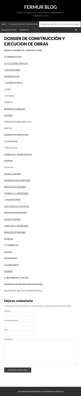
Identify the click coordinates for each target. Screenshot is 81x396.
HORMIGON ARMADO (14, 108)
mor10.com (59, 391)
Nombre (7, 311)
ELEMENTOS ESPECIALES (16, 134)
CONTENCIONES (12, 69)
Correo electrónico (11, 320)
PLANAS (8, 251)
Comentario (8, 339)
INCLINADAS (10, 258)
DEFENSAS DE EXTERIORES (17, 180)
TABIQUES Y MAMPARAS (16, 225)
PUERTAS (8, 238)
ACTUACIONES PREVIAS (16, 63)
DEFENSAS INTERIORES (15, 212)
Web (6, 330)
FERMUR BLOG (40, 7)
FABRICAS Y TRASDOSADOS (18, 154)
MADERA (8, 115)
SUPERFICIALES (12, 76)
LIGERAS (8, 160)
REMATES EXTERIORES (15, 186)
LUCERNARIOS (11, 264)
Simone (49, 391)
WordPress (37, 391)
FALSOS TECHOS (12, 219)
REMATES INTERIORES (15, 232)
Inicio (3, 24)
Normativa (24, 30)
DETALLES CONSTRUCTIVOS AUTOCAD (23, 24)
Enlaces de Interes (9, 30)
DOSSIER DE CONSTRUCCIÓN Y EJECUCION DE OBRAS (60, 24)
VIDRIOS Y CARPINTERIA (16, 193)
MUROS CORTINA (12, 173)
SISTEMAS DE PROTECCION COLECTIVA (23, 284)
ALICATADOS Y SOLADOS (16, 206)
